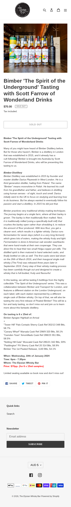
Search (10, 413)
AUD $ (34, 465)
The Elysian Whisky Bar (30, 496)
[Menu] (65, 10)
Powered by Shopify (50, 496)
